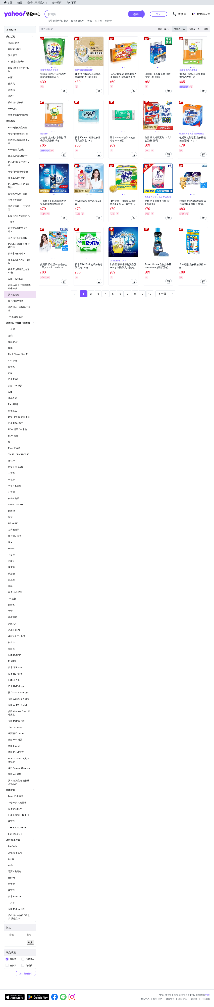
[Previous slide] (41, 51)
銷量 (206, 29)
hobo (89, 20)
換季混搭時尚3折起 (58, 20)
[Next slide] (66, 51)
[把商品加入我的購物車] (64, 91)
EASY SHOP (77, 20)
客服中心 (145, 998)
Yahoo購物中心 (22, 14)
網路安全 (182, 998)
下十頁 (162, 294)
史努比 (98, 20)
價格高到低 (194, 29)
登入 (158, 14)
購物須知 (170, 998)
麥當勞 (108, 20)
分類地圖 (205, 998)
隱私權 (194, 998)
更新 (207, 994)
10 (149, 294)
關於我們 (157, 998)
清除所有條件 (25, 973)
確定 (30, 942)
